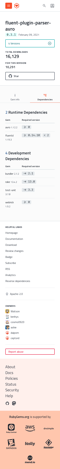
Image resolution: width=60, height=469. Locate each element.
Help (9, 396)
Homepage (11, 233)
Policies (11, 378)
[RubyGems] (16, 5)
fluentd (9, 137)
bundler (12, 174)
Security (12, 390)
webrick (9, 204)
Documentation (14, 239)
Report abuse (16, 352)
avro (11, 127)
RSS (7, 269)
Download (11, 245)
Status (10, 384)
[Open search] (44, 6)
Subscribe (10, 263)
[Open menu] (8, 6)
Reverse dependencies (17, 281)
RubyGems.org (19, 416)
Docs (9, 373)
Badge (8, 257)
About (10, 367)
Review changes (14, 251)
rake (11, 182)
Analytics (10, 275)
